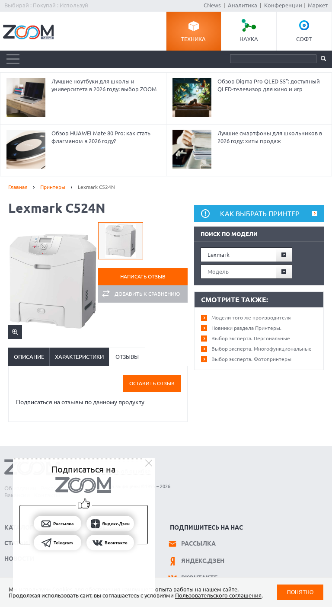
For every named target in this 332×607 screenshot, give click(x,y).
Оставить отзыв (152, 383)
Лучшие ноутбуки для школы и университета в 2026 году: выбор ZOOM (103, 85)
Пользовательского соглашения (218, 595)
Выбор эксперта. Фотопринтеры (251, 359)
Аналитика (242, 5)
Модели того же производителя (251, 317)
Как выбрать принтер (260, 213)
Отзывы (127, 357)
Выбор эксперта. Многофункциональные (261, 348)
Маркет (318, 5)
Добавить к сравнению (147, 294)
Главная (18, 187)
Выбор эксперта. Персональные (250, 338)
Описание (29, 357)
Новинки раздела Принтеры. (246, 328)
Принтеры (52, 187)
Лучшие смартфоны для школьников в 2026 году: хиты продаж (269, 137)
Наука (248, 39)
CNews (212, 5)
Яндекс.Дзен (202, 560)
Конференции (283, 5)
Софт (304, 39)
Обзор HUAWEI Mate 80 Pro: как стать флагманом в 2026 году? (100, 137)
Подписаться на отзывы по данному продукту (80, 402)
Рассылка (198, 543)
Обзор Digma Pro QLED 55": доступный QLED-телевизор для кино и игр (268, 85)
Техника (193, 39)
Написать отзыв (143, 276)
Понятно (300, 592)
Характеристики (79, 357)
